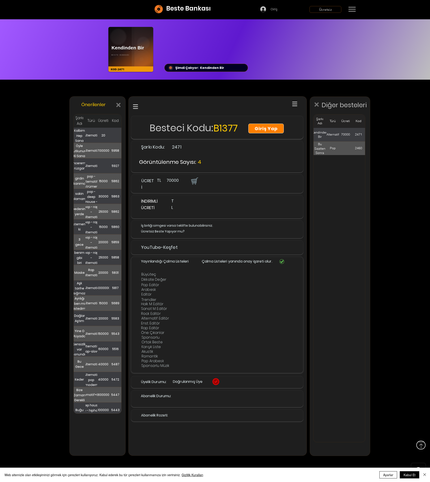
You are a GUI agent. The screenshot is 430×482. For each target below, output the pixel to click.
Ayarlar (388, 475)
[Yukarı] (421, 445)
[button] (194, 181)
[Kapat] (424, 474)
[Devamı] (378, 9)
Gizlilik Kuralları (192, 475)
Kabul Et (409, 475)
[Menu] (352, 9)
